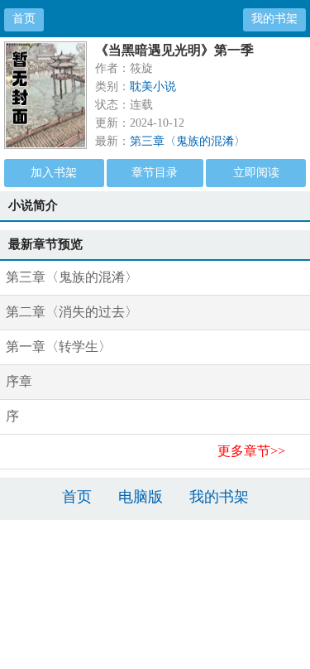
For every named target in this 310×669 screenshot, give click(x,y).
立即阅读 (256, 172)
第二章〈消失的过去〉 (72, 312)
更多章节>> (251, 451)
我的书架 (274, 18)
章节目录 (154, 172)
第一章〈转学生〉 (59, 346)
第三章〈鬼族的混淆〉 (188, 141)
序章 (19, 381)
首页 (24, 18)
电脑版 (140, 497)
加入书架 (54, 172)
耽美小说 (153, 86)
